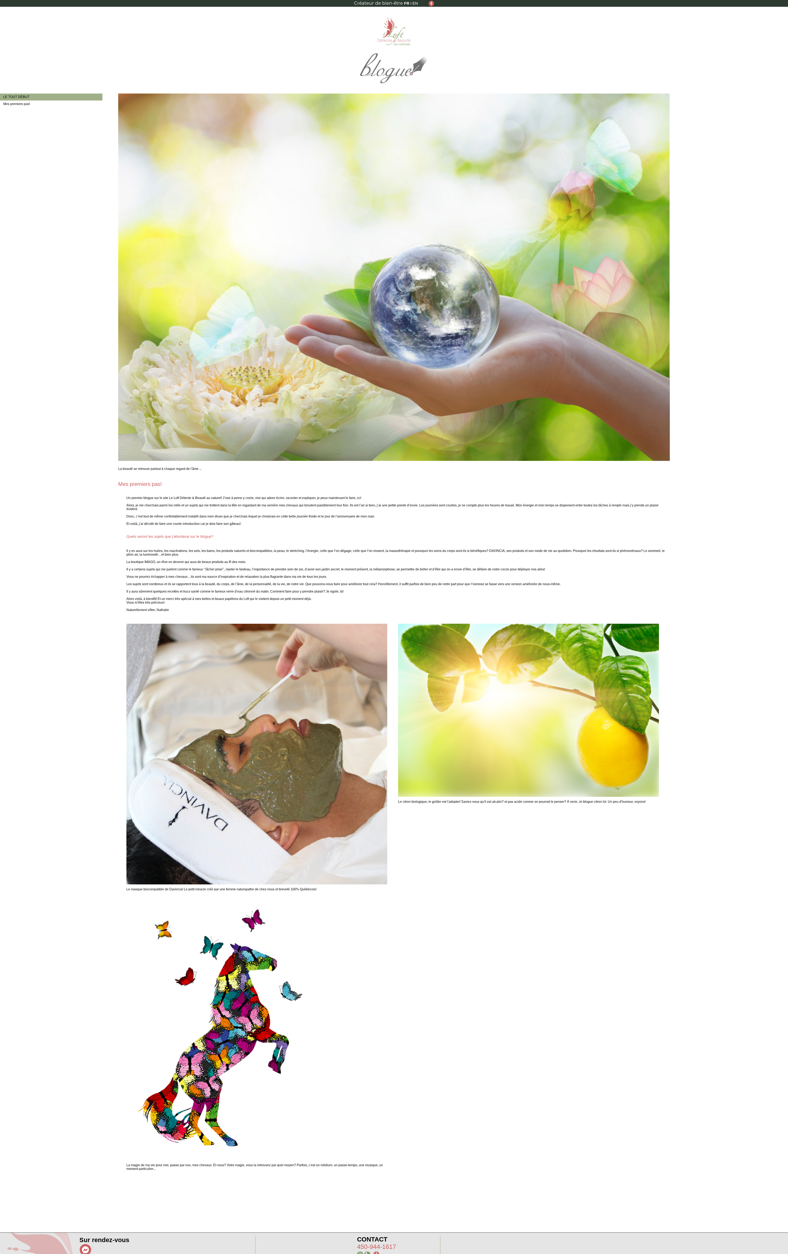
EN (415, 3)
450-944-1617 (376, 1246)
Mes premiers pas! (16, 104)
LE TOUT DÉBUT (16, 97)
